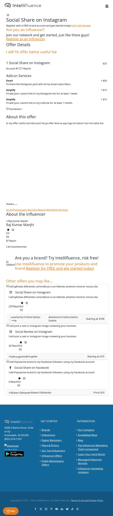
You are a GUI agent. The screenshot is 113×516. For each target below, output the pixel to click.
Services (63, 210)
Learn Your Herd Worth (91, 454)
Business (33, 210)
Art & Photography (16, 210)
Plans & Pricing (50, 445)
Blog (80, 440)
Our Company (86, 430)
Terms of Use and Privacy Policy (87, 500)
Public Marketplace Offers (53, 463)
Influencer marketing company (90, 470)
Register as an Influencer (25, 39)
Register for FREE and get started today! (60, 268)
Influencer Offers (52, 455)
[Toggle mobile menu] (107, 5)
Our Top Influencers (53, 450)
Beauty (42, 210)
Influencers (48, 435)
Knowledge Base (87, 435)
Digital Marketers (52, 440)
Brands (46, 430)
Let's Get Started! (81, 25)
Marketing (52, 210)
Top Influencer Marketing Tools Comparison (93, 447)
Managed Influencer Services (90, 461)
